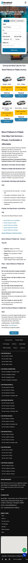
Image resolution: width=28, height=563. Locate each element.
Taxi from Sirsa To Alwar (7, 458)
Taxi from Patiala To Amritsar (8, 439)
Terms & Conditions (17, 559)
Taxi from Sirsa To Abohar (7, 450)
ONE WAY (6, 20)
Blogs (3, 532)
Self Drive (14, 344)
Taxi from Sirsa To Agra (7, 452)
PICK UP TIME (17, 36)
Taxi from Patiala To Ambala (8, 437)
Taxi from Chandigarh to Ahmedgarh (9, 380)
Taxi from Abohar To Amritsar (8, 421)
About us (15, 347)
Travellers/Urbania (19, 340)
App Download (22, 344)
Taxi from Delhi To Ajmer (7, 361)
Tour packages (5, 524)
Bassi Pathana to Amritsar (11, 230)
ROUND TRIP (12, 20)
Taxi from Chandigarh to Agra (8, 377)
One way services (5, 521)
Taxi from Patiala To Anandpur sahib (9, 442)
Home (3, 515)
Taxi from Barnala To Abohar (8, 387)
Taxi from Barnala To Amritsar (8, 392)
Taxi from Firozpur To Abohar (8, 403)
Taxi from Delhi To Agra (7, 358)
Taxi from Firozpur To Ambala (8, 405)
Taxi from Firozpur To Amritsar (8, 408)
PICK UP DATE (6, 36)
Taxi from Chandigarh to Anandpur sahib (10, 371)
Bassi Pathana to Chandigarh (12, 220)
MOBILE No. (6, 42)
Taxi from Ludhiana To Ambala (8, 468)
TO (3, 30)
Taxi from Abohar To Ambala (8, 418)
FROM (4, 24)
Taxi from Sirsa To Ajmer (7, 455)
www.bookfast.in (13, 325)
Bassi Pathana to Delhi (10, 223)
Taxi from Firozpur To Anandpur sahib (10, 411)
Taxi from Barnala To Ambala (8, 390)
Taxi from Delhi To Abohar (7, 356)
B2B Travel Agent (7, 347)
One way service (8, 340)
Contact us (22, 347)
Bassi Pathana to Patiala (10, 225)
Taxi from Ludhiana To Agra (7, 465)
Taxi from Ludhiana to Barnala (8, 473)
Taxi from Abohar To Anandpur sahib (9, 424)
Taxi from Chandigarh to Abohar (8, 374)
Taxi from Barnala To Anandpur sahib (10, 395)
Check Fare (14, 50)
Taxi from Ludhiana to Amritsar (8, 471)
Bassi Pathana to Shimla (10, 227)
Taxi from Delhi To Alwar (7, 364)
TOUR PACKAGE (20, 20)
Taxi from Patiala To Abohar (8, 434)
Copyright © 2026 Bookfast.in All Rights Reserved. (14, 556)
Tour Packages (6, 344)
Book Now (6, 95)
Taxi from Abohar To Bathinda (8, 426)
